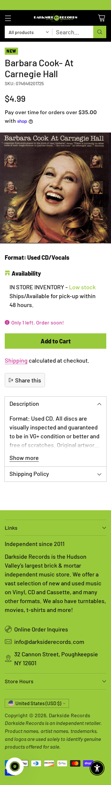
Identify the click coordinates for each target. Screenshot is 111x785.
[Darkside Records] (55, 18)
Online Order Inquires (41, 629)
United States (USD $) (38, 703)
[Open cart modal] (101, 18)
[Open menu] (8, 18)
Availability (26, 273)
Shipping (16, 360)
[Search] (99, 32)
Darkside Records (69, 715)
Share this (28, 380)
